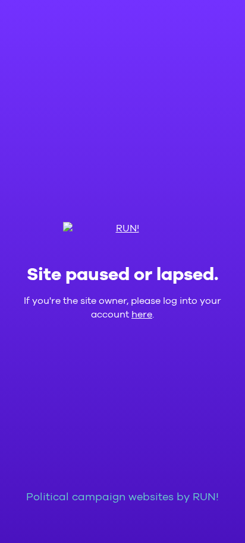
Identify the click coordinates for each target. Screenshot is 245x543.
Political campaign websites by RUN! (122, 497)
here (141, 314)
